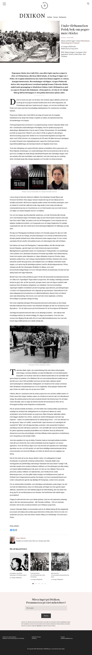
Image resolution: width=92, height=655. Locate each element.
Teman (55, 17)
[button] (33, 583)
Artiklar (49, 17)
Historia (63, 37)
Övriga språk (69, 37)
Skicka (46, 616)
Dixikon (32, 16)
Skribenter (62, 17)
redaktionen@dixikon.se (67, 638)
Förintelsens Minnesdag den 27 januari (75, 42)
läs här (39, 626)
